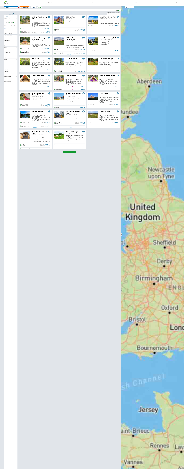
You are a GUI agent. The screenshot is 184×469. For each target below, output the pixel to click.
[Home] (6, 2)
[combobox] (11, 7)
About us (91, 2)
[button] (10, 22)
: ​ (105, 13)
